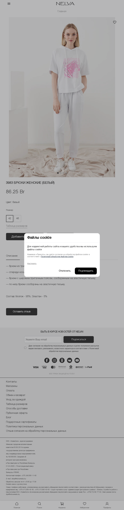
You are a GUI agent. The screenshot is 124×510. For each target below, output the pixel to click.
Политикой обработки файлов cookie (57, 257)
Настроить (31, 263)
